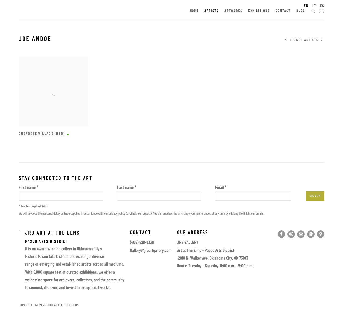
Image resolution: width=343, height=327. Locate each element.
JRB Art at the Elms (61, 11)
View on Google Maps (320, 234)
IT (314, 6)
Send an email (311, 234)
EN (306, 6)
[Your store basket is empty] (321, 11)
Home (194, 11)
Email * (220, 188)
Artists (211, 11)
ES (322, 6)
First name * (28, 188)
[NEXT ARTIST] (322, 40)
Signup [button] (315, 196)
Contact (283, 11)
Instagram (291, 234)
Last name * (126, 188)
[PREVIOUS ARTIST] (286, 40)
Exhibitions (259, 11)
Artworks (233, 11)
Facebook (281, 234)
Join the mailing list (301, 234)
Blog (300, 11)
